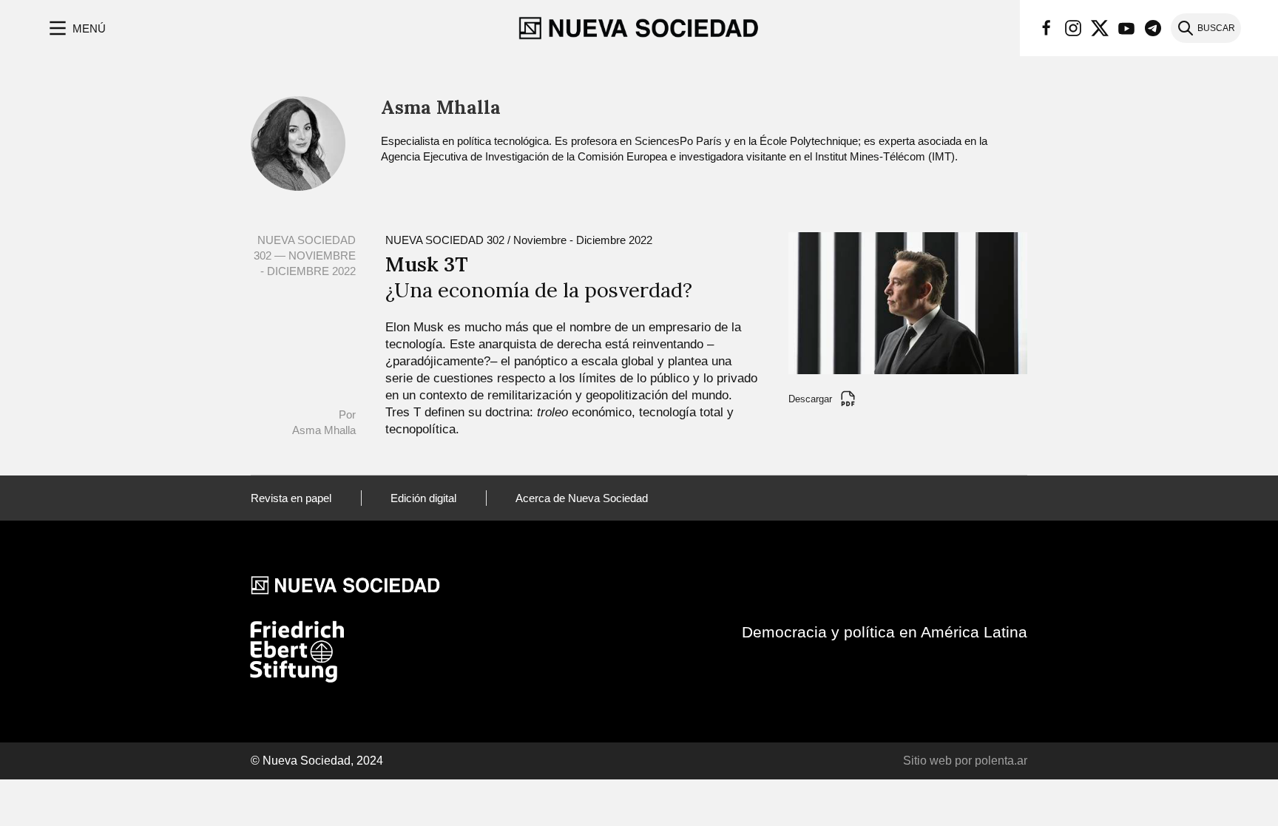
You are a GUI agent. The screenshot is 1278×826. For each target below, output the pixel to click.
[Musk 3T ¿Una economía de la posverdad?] (907, 302)
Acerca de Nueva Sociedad (581, 498)
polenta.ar (1001, 760)
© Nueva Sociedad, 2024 (317, 760)
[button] (76, 28)
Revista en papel (291, 498)
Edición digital (423, 498)
